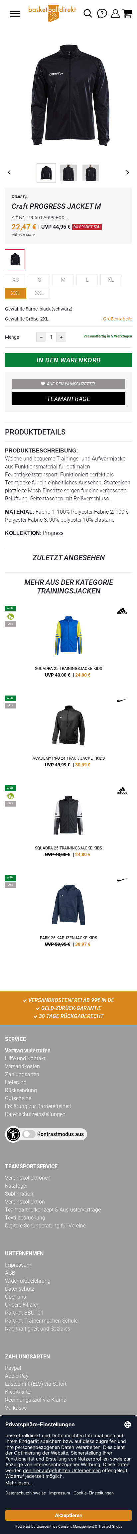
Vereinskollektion (25, 1202)
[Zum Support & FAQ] (102, 13)
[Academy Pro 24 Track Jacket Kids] (68, 733)
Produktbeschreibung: (41, 450)
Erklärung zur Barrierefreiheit (38, 1106)
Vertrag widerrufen (28, 1050)
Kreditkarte (17, 1392)
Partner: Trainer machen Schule (41, 1321)
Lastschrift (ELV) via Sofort (36, 1384)
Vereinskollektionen (28, 1178)
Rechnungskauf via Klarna (36, 1400)
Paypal (13, 1368)
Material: (19, 512)
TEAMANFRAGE (68, 398)
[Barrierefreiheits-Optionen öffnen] (13, 1134)
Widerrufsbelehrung (28, 1281)
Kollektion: (23, 533)
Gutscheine (18, 1098)
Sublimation (19, 1194)
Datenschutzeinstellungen (35, 1114)
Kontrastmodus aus (60, 1134)
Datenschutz (19, 1289)
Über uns (15, 1297)
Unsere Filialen (22, 1305)
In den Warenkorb (69, 360)
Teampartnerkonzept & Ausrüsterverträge (53, 1210)
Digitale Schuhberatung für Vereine (45, 1225)
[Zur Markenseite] (20, 198)
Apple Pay (17, 1376)
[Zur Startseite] (51, 13)
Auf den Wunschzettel (71, 384)
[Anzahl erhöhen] (61, 337)
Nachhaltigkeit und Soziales (37, 1329)
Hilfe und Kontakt (25, 1058)
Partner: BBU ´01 (24, 1313)
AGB (10, 1273)
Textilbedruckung (25, 1217)
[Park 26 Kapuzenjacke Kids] (68, 913)
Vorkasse (16, 1408)
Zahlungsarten (22, 1074)
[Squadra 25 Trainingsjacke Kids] (68, 644)
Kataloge (15, 1186)
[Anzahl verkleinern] (41, 337)
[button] (15, 14)
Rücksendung (21, 1090)
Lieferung (16, 1082)
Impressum (18, 1265)
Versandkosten (22, 1066)
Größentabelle (117, 319)
